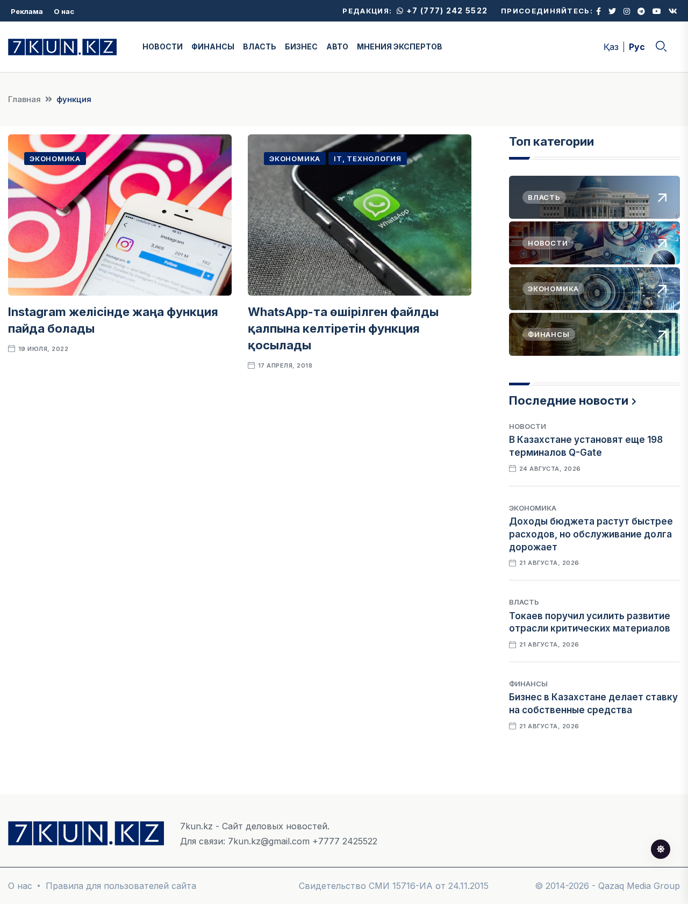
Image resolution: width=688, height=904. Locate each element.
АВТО (337, 46)
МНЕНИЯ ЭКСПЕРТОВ (399, 46)
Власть (524, 602)
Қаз (611, 46)
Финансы (528, 683)
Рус (637, 46)
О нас (64, 11)
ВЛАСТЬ (259, 46)
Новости (527, 426)
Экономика (55, 158)
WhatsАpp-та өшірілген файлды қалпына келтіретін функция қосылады (343, 328)
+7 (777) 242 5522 (446, 10)
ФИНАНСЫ (212, 46)
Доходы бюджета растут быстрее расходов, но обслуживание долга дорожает (591, 534)
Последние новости (568, 400)
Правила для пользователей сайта (121, 885)
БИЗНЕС (301, 46)
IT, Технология (368, 158)
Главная (24, 99)
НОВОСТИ (162, 46)
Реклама (27, 11)
